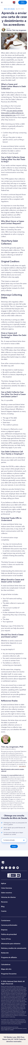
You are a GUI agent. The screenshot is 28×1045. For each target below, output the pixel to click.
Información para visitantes (10, 943)
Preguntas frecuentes (8, 974)
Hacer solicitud (22, 2)
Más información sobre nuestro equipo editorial (12, 770)
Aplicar (3, 883)
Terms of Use (10, 1023)
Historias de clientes (8, 897)
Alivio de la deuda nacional (14, 2)
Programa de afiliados (9, 957)
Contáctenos (5, 920)
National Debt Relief (13, 790)
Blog (2, 906)
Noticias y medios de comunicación (13, 948)
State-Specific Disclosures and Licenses (9, 1027)
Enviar (14, 846)
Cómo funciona (6, 888)
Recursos (4, 902)
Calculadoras (5, 964)
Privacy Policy (18, 1023)
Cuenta (3, 911)
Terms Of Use (6, 939)
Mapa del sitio (6, 969)
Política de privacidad (9, 934)
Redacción (5, 953)
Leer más (21, 766)
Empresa (4, 930)
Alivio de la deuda (9, 9)
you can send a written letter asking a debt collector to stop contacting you (12, 113)
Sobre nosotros (6, 893)
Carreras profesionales (9, 925)
